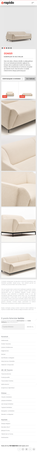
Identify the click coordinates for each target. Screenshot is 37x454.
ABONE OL (30, 327)
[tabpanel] (18, 25)
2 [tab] (4, 48)
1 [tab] (2, 48)
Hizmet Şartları (20, 320)
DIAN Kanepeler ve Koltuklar (12, 79)
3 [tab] (7, 48)
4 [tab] (9, 48)
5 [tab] (11, 48)
